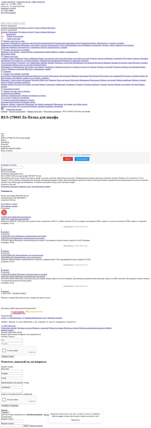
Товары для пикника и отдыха (33, 96)
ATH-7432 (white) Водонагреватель (15, 219)
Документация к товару (40, 187)
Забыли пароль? (36, 426)
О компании (13, 28)
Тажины (93, 67)
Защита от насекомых (20, 98)
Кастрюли (99, 63)
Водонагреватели (46, 43)
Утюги (62, 45)
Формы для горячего (123, 84)
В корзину (5, 232)
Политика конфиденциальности (92, 328)
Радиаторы (25, 102)
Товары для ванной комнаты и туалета (18, 100)
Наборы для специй (108, 80)
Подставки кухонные (131, 58)
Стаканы (79, 84)
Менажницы (84, 80)
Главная (4, 28)
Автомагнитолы (7, 93)
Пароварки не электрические (12, 67)
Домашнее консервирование (50, 61)
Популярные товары (9, 206)
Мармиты (53, 80)
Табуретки (35, 80)
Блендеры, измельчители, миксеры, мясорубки (19, 43)
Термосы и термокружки (11, 96)
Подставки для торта (30, 84)
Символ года (28, 78)
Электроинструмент (11, 89)
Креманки (5, 80)
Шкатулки (44, 80)
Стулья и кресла (16, 80)
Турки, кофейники (30, 58)
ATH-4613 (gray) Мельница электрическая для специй (22, 238)
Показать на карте (55, 318)
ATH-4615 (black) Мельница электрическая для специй (23, 276)
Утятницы (117, 67)
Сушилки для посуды (80, 67)
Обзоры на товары (55, 328)
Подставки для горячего (34, 67)
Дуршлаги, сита (23, 63)
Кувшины (27, 80)
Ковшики (107, 63)
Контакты (51, 28)
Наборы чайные (7, 84)
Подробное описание (9, 187)
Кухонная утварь (125, 63)
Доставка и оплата (25, 28)
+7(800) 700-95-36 (37, 2)
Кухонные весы (59, 43)
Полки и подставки (9, 106)
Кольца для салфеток (13, 78)
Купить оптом (6, 170)
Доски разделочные (9, 63)
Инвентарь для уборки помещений (39, 104)
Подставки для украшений (111, 76)
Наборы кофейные (123, 80)
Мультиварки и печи (74, 45)
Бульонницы (28, 76)
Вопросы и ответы (71, 328)
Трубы (32, 102)
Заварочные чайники (38, 63)
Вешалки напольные (79, 76)
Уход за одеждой (23, 106)
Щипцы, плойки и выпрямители (64, 52)
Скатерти (4, 58)
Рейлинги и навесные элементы (76, 61)
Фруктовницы (65, 76)
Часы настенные (63, 80)
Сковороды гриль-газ (62, 67)
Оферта (109, 328)
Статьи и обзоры (40, 28)
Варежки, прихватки (113, 58)
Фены (13, 54)
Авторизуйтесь (68, 226)
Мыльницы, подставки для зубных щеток (70, 104)
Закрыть (4, 410)
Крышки (115, 63)
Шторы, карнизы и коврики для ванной (47, 106)
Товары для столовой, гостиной (16, 74)
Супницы (103, 84)
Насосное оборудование (10, 102)
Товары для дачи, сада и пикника (16, 91)
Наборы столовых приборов (18, 82)
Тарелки (110, 84)
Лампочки (5, 47)
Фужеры (135, 84)
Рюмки (42, 84)
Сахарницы (70, 84)
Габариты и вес (25, 187)
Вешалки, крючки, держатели (13, 104)
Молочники (95, 80)
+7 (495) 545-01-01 (8, 326)
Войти (68, 159)
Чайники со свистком (16, 69)
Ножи (44, 65)
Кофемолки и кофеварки (11, 45)
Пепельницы (54, 76)
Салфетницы (60, 84)
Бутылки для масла (97, 58)
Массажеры (5, 54)
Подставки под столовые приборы (25, 61)
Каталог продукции (17, 111)
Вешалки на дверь (41, 76)
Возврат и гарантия (40, 328)
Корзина (4, 8)
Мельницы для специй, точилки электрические (40, 45)
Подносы (18, 84)
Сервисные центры (14, 109)
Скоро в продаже (13, 39)
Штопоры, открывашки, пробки (38, 69)
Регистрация (10, 13)
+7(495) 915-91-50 (23, 2)
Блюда (3, 76)
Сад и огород (6, 98)
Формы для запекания (131, 67)
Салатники (50, 84)
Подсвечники (94, 76)
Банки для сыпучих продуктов (51, 58)
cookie (60, 416)
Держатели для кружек (63, 63)
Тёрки (11, 58)
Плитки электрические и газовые (53, 47)
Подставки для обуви (130, 76)
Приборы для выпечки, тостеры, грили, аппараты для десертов (108, 45)
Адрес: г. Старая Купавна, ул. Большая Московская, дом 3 (24, 318)
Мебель (18, 93)
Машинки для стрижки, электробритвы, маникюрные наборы (26, 52)
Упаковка (7, 71)
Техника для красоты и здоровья (16, 50)
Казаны (51, 63)
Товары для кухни (10, 56)
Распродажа (11, 34)
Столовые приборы (91, 84)
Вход (3, 13)
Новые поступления (15, 36)
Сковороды (49, 67)
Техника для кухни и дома (14, 41)
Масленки (75, 80)
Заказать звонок (7, 330)
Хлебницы (18, 58)
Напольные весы (73, 43)
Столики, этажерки (41, 78)
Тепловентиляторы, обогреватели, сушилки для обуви (102, 43)
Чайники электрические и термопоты (25, 47)
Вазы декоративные (14, 76)
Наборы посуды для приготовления (27, 65)
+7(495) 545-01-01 (8, 2)
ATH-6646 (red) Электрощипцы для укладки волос (21, 257)
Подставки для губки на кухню (76, 58)
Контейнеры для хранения (83, 63)
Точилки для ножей (105, 67)
